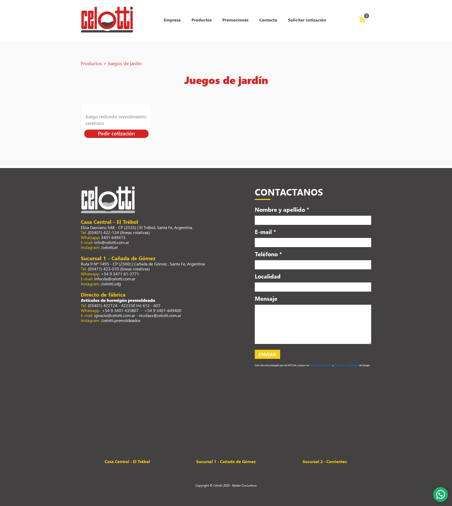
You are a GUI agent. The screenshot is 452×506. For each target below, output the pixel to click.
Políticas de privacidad (321, 365)
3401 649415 (113, 237)
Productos (201, 20)
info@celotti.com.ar (111, 242)
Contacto (268, 20)
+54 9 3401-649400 (163, 310)
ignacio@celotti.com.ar (114, 315)
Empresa (172, 20)
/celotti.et (109, 247)
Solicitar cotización (307, 20)
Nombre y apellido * (282, 209)
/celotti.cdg (111, 283)
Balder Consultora (244, 485)
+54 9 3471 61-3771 (120, 273)
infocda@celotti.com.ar (114, 278)
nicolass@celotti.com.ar (160, 315)
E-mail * (265, 232)
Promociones (235, 20)
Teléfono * (268, 254)
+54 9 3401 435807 (120, 310)
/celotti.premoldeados (120, 320)
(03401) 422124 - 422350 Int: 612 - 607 (124, 305)
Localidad (268, 276)
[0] (362, 18)
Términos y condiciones (346, 365)
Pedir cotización (116, 133)
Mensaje (266, 298)
